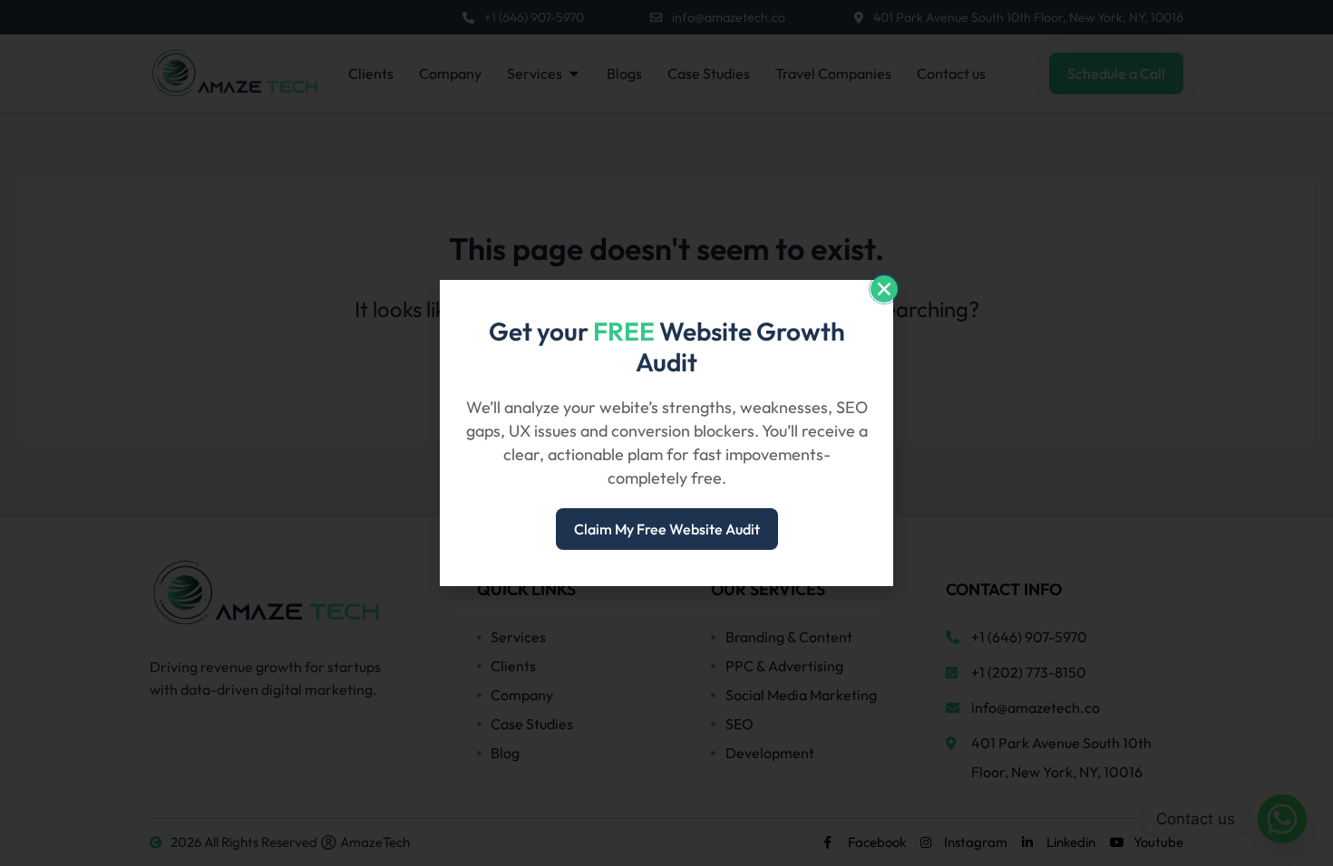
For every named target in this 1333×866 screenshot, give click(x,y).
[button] (884, 289)
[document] (666, 433)
